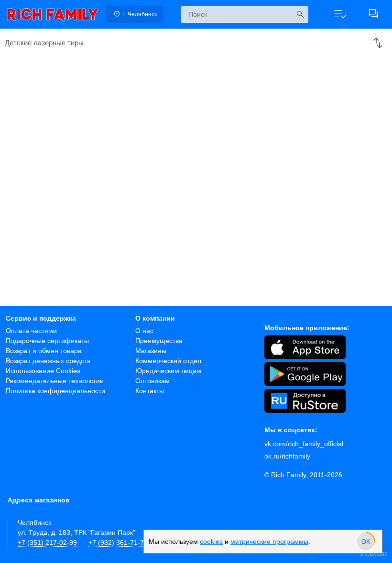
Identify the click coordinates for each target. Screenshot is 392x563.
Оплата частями (31, 330)
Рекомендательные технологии (55, 381)
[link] (52, 14)
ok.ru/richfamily (287, 456)
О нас (144, 330)
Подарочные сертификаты (47, 340)
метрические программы (269, 541)
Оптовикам (152, 381)
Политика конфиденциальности (55, 391)
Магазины (150, 350)
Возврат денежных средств (48, 361)
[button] (340, 14)
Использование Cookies (43, 371)
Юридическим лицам (168, 371)
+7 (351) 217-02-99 (47, 542)
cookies (211, 541)
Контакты (149, 391)
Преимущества (159, 340)
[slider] (365, 541)
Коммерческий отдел (168, 361)
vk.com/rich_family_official (303, 444)
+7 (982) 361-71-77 (118, 542)
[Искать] (300, 14)
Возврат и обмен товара (44, 350)
